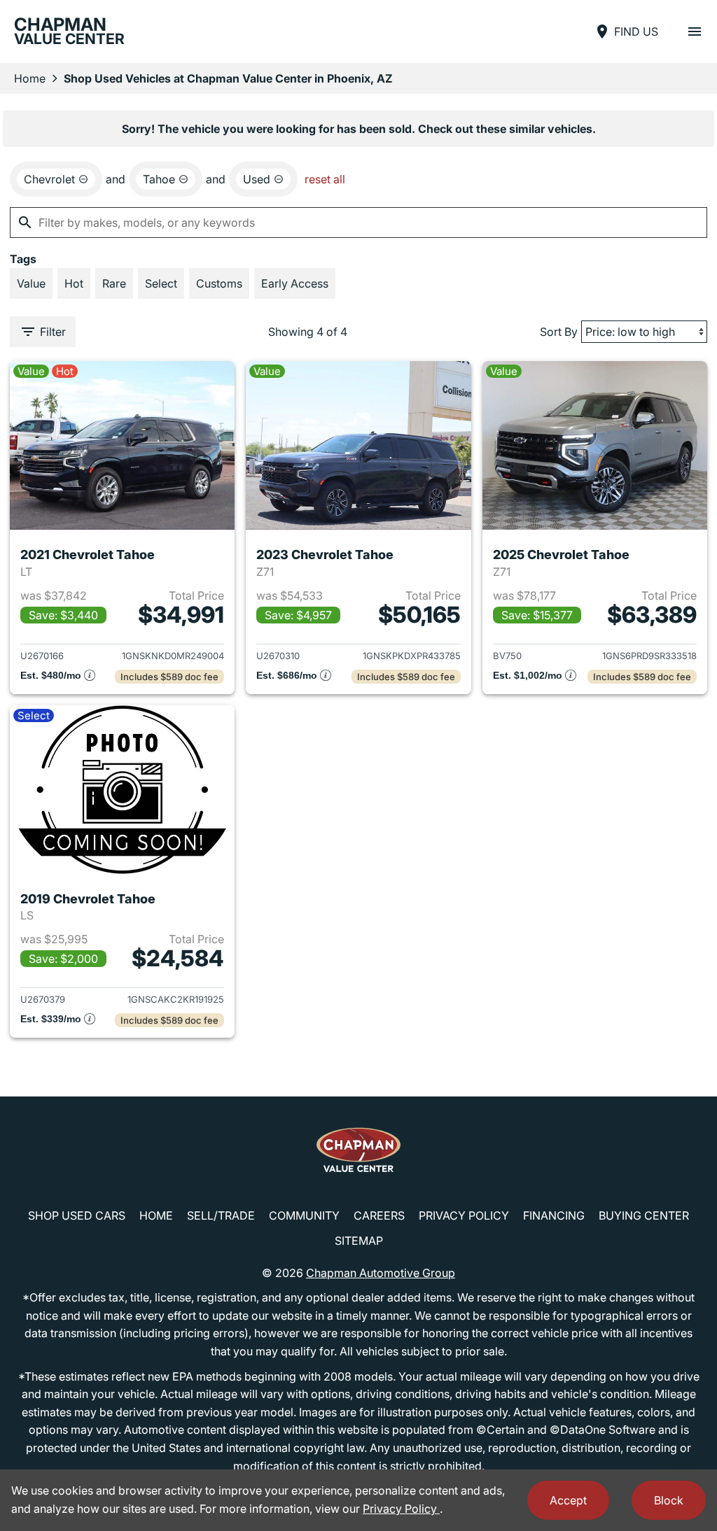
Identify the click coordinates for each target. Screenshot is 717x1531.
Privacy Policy (464, 1215)
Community (304, 1215)
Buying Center (644, 1215)
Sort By (559, 332)
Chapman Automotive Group (380, 1273)
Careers (379, 1215)
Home (30, 78)
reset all (325, 179)
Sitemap (359, 1241)
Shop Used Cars (76, 1215)
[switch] (694, 31)
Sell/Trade (221, 1215)
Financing (554, 1215)
